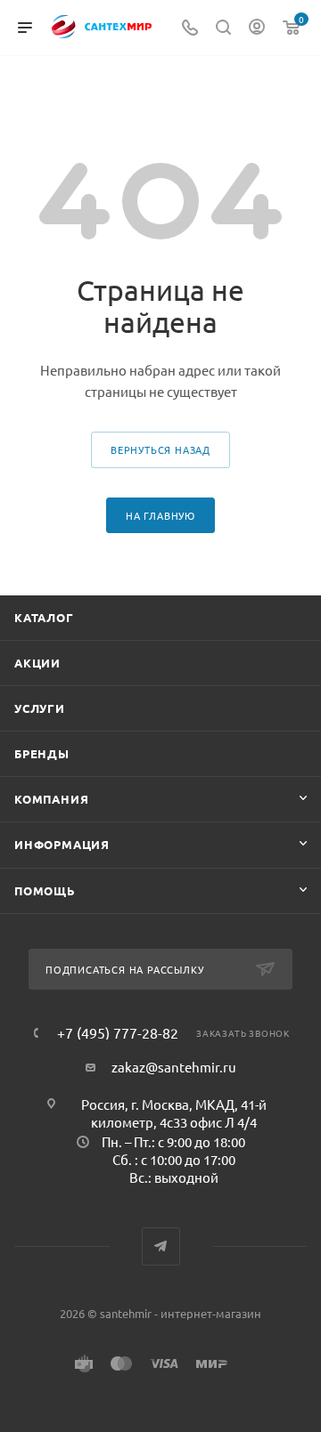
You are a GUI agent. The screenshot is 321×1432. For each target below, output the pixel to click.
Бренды (42, 753)
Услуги (39, 708)
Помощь (45, 890)
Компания (51, 798)
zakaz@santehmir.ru (173, 1066)
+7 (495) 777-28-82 (117, 1032)
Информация (62, 844)
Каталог (44, 617)
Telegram (161, 1246)
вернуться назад (160, 449)
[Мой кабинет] (257, 28)
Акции (37, 662)
